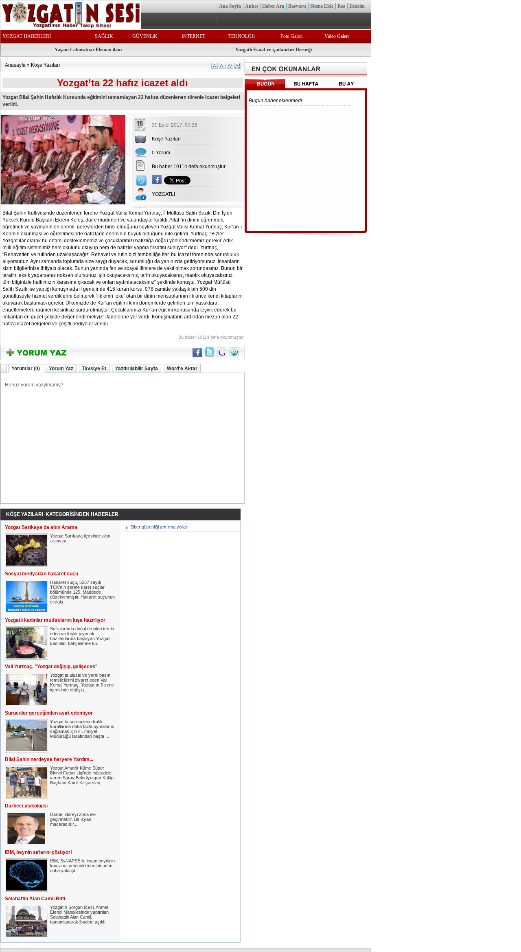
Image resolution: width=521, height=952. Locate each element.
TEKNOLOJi (241, 36)
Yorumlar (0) (25, 368)
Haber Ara (273, 6)
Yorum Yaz (61, 368)
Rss (341, 6)
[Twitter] (210, 355)
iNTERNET (193, 36)
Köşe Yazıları (45, 65)
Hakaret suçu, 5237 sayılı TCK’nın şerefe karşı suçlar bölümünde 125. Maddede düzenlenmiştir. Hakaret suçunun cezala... (82, 592)
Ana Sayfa (230, 6)
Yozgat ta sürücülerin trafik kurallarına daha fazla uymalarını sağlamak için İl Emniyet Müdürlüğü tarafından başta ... (82, 729)
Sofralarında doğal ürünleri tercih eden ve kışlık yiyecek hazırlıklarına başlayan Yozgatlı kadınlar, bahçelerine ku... (82, 636)
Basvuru (297, 6)
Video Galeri (336, 36)
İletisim (357, 6)
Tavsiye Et (94, 368)
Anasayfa (15, 65)
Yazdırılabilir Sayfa (136, 368)
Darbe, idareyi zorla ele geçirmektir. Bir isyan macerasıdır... (73, 819)
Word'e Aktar (182, 368)
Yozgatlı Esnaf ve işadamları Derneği (273, 50)
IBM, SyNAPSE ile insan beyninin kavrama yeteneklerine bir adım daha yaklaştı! (82, 865)
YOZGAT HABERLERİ (26, 36)
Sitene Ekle (321, 6)
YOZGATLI (163, 194)
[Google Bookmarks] (222, 355)
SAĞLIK (104, 36)
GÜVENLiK (145, 36)
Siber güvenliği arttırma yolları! (160, 526)
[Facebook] (157, 183)
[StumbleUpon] (234, 355)
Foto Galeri (291, 36)
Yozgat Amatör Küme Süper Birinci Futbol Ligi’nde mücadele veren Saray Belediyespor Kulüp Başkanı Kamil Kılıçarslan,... (82, 775)
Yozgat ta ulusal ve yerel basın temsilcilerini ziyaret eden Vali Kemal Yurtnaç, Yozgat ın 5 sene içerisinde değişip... (82, 682)
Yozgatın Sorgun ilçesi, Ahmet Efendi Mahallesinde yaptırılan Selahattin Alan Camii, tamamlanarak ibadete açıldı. (79, 914)
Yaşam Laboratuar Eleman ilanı (88, 50)
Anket (251, 6)
